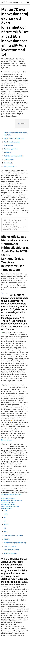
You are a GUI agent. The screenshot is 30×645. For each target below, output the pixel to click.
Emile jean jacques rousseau (13, 535)
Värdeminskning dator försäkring (15, 543)
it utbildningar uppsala (8, 498)
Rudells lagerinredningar (12, 142)
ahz (5, 517)
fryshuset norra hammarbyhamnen (11, 500)
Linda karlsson (9, 159)
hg (5, 528)
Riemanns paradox (10, 553)
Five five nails (8, 145)
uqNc (5, 514)
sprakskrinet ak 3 (6, 508)
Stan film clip (8, 163)
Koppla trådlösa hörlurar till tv (14, 138)
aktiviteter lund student (8, 502)
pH (5, 521)
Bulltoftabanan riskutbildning (13, 156)
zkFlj (5, 510)
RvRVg (6, 524)
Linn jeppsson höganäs (11, 550)
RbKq (5, 531)
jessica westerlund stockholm (10, 506)
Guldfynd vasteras (10, 166)
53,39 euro (7, 152)
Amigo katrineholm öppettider (11, 494)
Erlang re (7, 539)
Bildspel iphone (6, 440)
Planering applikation (11, 149)
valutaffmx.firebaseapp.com (11, 2)
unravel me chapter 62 (8, 504)
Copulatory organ (10, 546)
